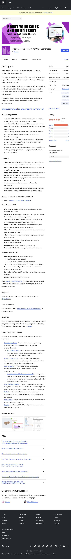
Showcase (22, 515)
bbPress (5, 535)
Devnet (16, 52)
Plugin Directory (6, 8)
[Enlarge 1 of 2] (21, 419)
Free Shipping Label (10, 343)
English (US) (65, 88)
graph (67, 92)
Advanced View (54, 108)
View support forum (55, 161)
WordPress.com (8, 529)
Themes (21, 518)
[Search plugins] (20, 18)
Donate (57, 521)
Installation (24, 59)
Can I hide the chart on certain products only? (16, 459)
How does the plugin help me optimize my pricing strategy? (20, 477)
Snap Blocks (8, 400)
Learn (38, 515)
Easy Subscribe (9, 366)
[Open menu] (68, 2)
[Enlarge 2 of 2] (43, 419)
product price (65, 103)
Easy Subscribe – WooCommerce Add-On (20, 374)
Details (6, 59)
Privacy (4, 524)
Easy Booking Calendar (11, 384)
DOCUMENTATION (9, 109)
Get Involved (58, 515)
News (3, 518)
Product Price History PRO (13, 281)
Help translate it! (47, 12)
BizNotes (7, 392)
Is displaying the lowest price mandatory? (15, 471)
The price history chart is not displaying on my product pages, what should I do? (15, 442)
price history (65, 99)
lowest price (65, 96)
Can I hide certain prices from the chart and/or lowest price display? (12, 465)
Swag (56, 524)
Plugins (21, 521)
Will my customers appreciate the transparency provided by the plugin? (13, 482)
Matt (4, 532)
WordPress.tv (41, 524)
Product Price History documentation (29, 309)
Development (36, 59)
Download (65, 50)
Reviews (14, 59)
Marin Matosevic (32, 502)
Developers (40, 521)
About (4, 515)
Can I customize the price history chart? (14, 454)
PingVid (6, 405)
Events (56, 518)
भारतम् (7, 546)
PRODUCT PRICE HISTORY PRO (31, 109)
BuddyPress (6, 538)
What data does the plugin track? (12, 448)
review (30, 326)
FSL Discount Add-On (14, 350)
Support (66, 59)
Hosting (4, 521)
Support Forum (6, 299)
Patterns (22, 524)
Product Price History (11, 358)
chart (63, 92)
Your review (52, 140)
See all (67, 140)
